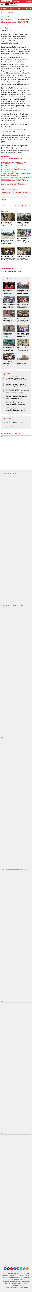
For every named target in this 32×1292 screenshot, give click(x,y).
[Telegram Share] (26, 205)
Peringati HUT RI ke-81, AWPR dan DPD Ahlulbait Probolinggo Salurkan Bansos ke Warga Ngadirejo (23, 306)
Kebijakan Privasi (16, 1285)
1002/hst (4, 189)
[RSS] (27, 1268)
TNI (18, 426)
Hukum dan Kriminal (9, 1277)
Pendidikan (16, 1279)
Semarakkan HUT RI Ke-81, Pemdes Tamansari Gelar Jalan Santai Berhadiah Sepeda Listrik (23, 292)
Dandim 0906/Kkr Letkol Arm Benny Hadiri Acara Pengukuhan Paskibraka (17, 391)
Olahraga (26, 1277)
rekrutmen (5, 196)
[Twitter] (8, 1268)
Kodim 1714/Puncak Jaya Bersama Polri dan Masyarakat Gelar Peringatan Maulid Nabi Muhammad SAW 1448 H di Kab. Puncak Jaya (15, 173)
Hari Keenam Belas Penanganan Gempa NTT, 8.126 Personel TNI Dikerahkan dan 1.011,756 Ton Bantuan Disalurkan (15, 164)
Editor (6, 27)
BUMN (28, 1275)
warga (21, 422)
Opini (10, 1279)
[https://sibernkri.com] (11, 4)
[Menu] (2, 4)
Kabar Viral (19, 1277)
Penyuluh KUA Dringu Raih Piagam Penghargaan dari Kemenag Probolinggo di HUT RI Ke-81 (8, 363)
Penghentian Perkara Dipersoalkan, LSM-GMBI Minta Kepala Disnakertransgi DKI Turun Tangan (8, 349)
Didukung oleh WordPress (11, 1287)
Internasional (25, 1281)
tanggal (26, 196)
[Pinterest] (11, 1268)
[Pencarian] (30, 4)
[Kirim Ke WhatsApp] (29, 205)
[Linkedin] (14, 1268)
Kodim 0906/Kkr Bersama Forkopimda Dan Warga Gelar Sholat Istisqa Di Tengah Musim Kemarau (14, 183)
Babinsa (15, 422)
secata (11, 196)
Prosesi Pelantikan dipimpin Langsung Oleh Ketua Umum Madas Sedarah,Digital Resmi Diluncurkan (14, 168)
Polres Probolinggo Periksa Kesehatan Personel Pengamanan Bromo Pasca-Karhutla (16, 403)
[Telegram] (24, 1268)
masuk (10, 271)
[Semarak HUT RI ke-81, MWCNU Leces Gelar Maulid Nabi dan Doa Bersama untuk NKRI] (23, 342)
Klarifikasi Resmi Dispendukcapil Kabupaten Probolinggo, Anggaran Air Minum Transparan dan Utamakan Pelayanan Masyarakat (9, 335)
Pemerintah (5, 1275)
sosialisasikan (18, 196)
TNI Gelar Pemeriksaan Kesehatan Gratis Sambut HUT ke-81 (15, 159)
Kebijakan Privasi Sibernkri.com (11, 1281)
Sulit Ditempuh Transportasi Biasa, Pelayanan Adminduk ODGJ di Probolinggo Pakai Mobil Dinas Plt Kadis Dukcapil (8, 320)
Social (21, 1279)
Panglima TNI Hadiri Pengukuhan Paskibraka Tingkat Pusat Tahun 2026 (16, 385)
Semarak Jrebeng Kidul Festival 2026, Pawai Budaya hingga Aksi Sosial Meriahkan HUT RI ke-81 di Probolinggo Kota (9, 306)
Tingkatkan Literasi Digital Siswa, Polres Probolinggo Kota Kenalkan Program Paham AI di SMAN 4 (22, 320)
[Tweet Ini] (19, 205)
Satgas (5, 426)
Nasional (22, 1275)
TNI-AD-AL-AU (5, 16)
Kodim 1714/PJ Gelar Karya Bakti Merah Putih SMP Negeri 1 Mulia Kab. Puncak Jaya (8, 258)
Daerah (12, 1275)
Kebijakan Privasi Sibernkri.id (20, 1283)
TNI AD (4, 200)
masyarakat (7, 422)
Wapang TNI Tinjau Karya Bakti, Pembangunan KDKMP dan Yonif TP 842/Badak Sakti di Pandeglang (16, 379)
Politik (17, 1275)
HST (10, 189)
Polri (28, 1273)
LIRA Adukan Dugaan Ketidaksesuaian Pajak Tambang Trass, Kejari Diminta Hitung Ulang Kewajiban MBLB (23, 335)
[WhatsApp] (21, 1268)
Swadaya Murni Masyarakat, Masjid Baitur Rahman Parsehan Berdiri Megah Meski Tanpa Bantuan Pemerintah (22, 363)
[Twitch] (17, 1268)
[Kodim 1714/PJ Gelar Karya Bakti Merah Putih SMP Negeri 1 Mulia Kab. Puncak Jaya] (8, 251)
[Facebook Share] (16, 205)
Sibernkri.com (12, 1273)
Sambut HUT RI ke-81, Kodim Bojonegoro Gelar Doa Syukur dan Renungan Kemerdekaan (23, 224)
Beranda (4, 1273)
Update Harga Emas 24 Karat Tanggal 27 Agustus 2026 (8, 224)
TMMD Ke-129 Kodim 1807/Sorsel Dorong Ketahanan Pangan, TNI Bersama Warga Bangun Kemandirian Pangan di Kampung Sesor (23, 240)
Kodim (15, 189)
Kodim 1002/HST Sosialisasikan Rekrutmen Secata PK (15, 193)
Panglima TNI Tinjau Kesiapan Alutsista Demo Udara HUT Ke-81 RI (16, 397)
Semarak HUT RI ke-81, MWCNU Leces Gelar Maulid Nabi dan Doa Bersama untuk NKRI (23, 349)
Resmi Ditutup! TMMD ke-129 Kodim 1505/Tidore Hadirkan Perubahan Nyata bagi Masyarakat (7, 242)
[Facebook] (5, 1268)
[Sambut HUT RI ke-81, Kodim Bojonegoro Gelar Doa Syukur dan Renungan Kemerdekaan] (24, 217)
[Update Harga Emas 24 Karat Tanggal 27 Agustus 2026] (8, 217)
